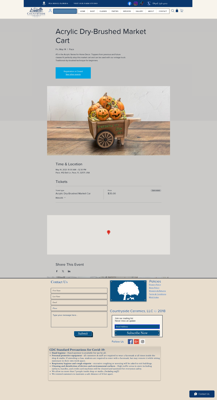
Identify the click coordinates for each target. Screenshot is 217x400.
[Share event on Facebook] (57, 271)
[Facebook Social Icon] (130, 341)
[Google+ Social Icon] (136, 341)
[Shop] (177, 10)
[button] (182, 10)
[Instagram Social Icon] (142, 341)
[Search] (172, 10)
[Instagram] (135, 3)
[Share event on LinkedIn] (69, 271)
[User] (50, 11)
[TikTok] (141, 3)
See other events (73, 74)
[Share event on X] (63, 271)
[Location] (44, 3)
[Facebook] (129, 3)
